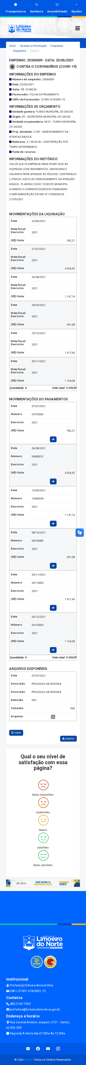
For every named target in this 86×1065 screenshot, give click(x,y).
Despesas (57, 45)
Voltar (17, 732)
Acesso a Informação (33, 45)
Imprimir (69, 738)
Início (12, 45)
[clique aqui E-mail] (28, 1048)
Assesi (28, 1059)
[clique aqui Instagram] (58, 1048)
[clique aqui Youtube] (48, 1048)
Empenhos (19, 50)
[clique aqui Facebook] (38, 1048)
